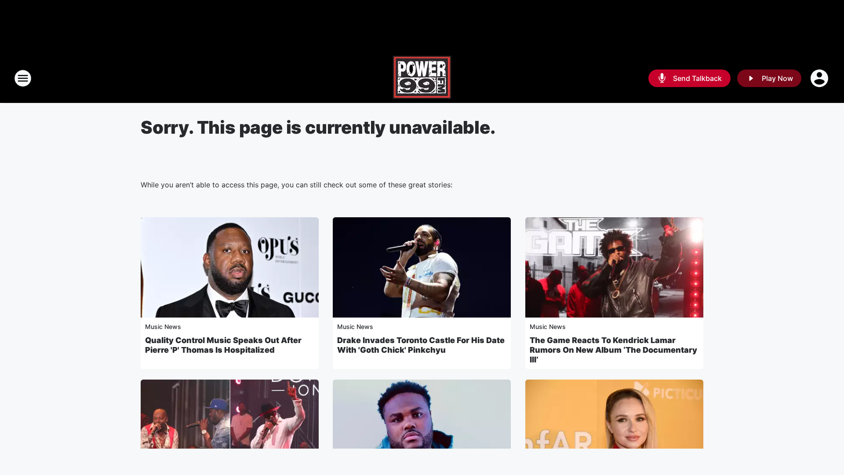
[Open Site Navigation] (23, 78)
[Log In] (820, 78)
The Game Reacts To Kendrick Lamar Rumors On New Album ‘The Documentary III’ (613, 350)
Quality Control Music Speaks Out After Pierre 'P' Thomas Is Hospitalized (223, 345)
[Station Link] (422, 78)
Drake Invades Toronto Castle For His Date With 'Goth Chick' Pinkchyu (421, 345)
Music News (163, 326)
